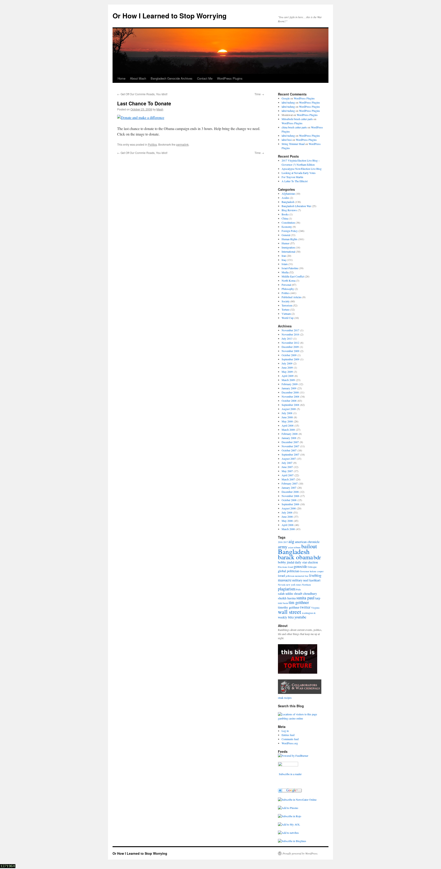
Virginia (315, 607)
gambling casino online (290, 718)
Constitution (288, 222)
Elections (282, 567)
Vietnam (286, 313)
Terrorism (287, 305)
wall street (289, 611)
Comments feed (290, 739)
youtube (300, 617)
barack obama (295, 557)
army (282, 546)
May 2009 (287, 371)
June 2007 (287, 467)
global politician (288, 571)
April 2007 (288, 475)
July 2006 (287, 512)
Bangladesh (288, 202)
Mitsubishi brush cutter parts (297, 119)
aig (291, 541)
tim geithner (299, 602)
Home (121, 78)
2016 (280, 542)
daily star (301, 562)
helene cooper (317, 571)
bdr (317, 557)
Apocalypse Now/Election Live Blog (302, 168)
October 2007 (289, 450)
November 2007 (290, 446)
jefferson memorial (295, 575)
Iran (284, 255)
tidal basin (283, 603)
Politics (152, 144)
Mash (159, 109)
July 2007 (287, 463)
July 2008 (287, 413)
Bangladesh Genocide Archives (171, 78)
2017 (285, 542)
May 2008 (287, 421)
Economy (287, 226)
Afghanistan (288, 193)
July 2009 (287, 363)
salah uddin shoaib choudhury (297, 593)
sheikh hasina (287, 598)
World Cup (288, 318)
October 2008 (289, 400)
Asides (285, 197)
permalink (182, 144)
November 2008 (290, 396)
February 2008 (290, 434)
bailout (309, 546)
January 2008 (289, 438)
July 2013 (287, 338)
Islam (285, 264)
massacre (284, 580)
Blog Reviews (289, 210)
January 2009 (289, 388)
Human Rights (289, 239)
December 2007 (290, 442)
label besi (287, 139)
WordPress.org (290, 743)
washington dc (309, 613)
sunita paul (305, 598)
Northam (306, 584)
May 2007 (287, 471)
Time (259, 94)
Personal (286, 284)
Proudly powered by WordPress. (300, 853)
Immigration (288, 247)
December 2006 (290, 492)
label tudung (288, 102)
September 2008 (290, 405)
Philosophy (288, 289)
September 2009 (290, 359)
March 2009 (288, 380)
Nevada (282, 584)
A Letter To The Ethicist (295, 181)
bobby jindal (286, 562)
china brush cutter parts (294, 127)
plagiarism (286, 589)
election (313, 562)
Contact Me (204, 78)
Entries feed (288, 735)
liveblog (315, 575)
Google (286, 98)
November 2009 (290, 351)
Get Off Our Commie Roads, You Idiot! (142, 94)
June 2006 (287, 516)
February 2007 (290, 483)
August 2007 (289, 458)
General (286, 235)
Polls (298, 589)
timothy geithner (289, 607)
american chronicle (307, 542)
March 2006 (288, 529)
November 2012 (290, 342)
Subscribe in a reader (290, 774)
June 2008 (287, 417)
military (297, 580)
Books (285, 214)
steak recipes (285, 697)
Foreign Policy (290, 231)
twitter (305, 607)
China (285, 218)
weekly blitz (286, 617)
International (288, 251)
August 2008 (289, 409)
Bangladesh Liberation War (296, 206)
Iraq (284, 260)
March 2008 (288, 429)
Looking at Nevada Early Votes (299, 173)
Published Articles (292, 297)
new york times (293, 584)
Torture (285, 309)
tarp (317, 598)
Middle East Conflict (293, 276)
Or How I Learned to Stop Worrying (169, 15)
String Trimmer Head (293, 144)
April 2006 (288, 525)
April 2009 (288, 376)
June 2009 (287, 367)
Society (286, 301)
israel (281, 575)
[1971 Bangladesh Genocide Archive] (299, 693)
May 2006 (287, 521)
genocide (300, 566)
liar (306, 575)
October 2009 (289, 355)
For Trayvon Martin (292, 177)
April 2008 (288, 425)
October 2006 (289, 500)
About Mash (138, 78)
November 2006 (290, 496)
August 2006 (289, 508)
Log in (285, 731)
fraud (290, 567)
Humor (285, 243)
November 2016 (290, 334)
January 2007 (289, 487)
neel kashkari (311, 580)
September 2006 (290, 504)
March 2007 (288, 479)
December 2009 (290, 347)
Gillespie (312, 567)
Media (285, 272)
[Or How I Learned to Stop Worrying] (297, 799)
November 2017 (290, 330)
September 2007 (290, 454)
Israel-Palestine (290, 268)
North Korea (288, 280)
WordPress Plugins (230, 78)
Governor (304, 571)
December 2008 (290, 392)
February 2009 (290, 384)
